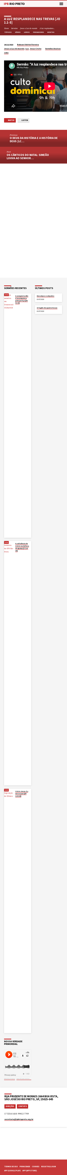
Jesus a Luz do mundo (28, 28)
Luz (27, 48)
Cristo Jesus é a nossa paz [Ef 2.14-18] (21, 793)
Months (51, 32)
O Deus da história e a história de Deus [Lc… (34, 139)
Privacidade (25, 1166)
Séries (18, 32)
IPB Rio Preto (9, 1079)
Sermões (14, 28)
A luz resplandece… (47, 28)
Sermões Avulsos (53, 48)
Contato (22, 1106)
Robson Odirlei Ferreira (28, 44)
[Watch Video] (16, 306)
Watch (11, 120)
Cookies (35, 1166)
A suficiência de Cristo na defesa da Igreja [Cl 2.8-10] (22, 547)
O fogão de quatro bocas (47, 308)
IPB (14, 4)
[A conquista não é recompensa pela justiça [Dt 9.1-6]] (8, 415)
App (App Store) (29, 1170)
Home (6, 28)
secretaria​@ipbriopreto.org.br (18, 1119)
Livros (27, 32)
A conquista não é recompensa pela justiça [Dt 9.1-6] (21, 299)
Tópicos (8, 32)
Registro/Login (48, 1166)
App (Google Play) (12, 1170)
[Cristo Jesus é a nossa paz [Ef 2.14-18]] (8, 911)
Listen (24, 120)
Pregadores (38, 32)
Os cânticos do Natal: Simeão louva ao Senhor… (28, 156)
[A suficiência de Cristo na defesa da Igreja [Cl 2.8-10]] (8, 663)
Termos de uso (11, 1166)
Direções (10, 1106)
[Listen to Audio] (18, 306)
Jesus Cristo (35, 48)
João (6, 52)
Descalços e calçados (45, 296)
